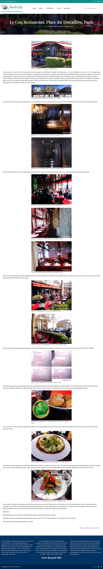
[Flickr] (98, 1)
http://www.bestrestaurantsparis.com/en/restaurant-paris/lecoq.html (36, 515)
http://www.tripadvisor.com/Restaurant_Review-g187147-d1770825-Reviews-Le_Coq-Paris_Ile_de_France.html (43, 518)
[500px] (95, 1)
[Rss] (101, 1)
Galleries (67, 8)
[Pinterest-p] (93, 1)
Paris (42, 26)
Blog (59, 8)
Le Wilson (69, 72)
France (37, 26)
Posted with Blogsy (95, 528)
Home (34, 8)
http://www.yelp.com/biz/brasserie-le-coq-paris (19, 521)
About (41, 8)
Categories (49, 8)
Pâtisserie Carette (85, 72)
